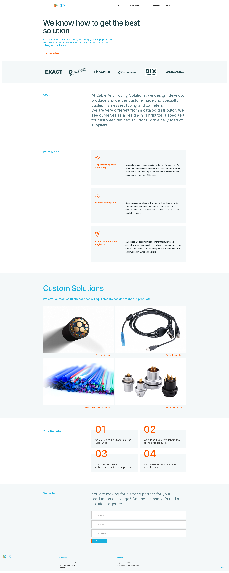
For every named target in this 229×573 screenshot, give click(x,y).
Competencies (154, 5)
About (120, 5)
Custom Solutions (135, 5)
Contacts (169, 5)
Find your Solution (52, 53)
